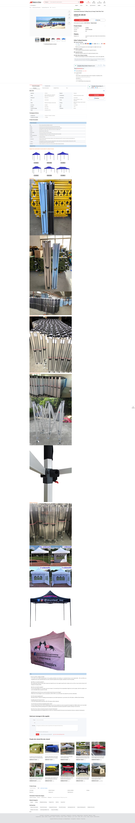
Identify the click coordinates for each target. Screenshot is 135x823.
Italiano (62, 816)
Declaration (78, 818)
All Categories (33, 5)
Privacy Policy (83, 818)
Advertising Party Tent (71, 807)
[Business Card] (103, 90)
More (30, 811)
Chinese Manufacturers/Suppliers (55, 815)
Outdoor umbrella (70, 790)
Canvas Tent (63, 802)
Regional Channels (80, 815)
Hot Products (42, 815)
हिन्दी (81, 816)
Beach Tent (53, 7)
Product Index (86, 815)
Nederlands (69, 816)
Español (46, 816)
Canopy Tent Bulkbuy (54, 809)
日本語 (79, 816)
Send (37, 734)
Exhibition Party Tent (91, 807)
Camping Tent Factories (53, 807)
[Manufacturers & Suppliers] (35, 2)
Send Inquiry (81, 20)
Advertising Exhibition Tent (44, 809)
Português (49, 816)
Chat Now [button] (98, 20)
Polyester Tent (51, 802)
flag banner (31, 792)
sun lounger (31, 790)
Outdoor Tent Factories (34, 807)
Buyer (81, 5)
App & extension (92, 5)
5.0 (92, 87)
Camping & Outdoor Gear (45, 7)
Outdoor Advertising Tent (81, 807)
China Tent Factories (43, 807)
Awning (36, 802)
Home (30, 7)
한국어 (76, 816)
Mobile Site (90, 815)
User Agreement (73, 818)
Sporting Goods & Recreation (36, 7)
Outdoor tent (51, 792)
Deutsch (65, 816)
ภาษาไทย (84, 816)
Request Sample (94, 22)
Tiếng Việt (91, 816)
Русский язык (58, 816)
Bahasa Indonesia (96, 816)
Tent (50, 7)
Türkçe (88, 816)
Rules (105, 5)
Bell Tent (57, 802)
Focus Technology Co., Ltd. (60, 818)
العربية (73, 816)
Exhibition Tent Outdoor (34, 809)
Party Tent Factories (62, 807)
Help (86, 5)
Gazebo (31, 802)
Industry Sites (74, 815)
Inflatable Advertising (43, 802)
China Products (47, 815)
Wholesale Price (69, 815)
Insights (94, 815)
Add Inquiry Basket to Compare (51, 44)
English (43, 816)
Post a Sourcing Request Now (58, 734)
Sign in (104, 2)
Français (54, 816)
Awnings (87, 790)
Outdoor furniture (51, 790)
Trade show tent (70, 792)
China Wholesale (63, 815)
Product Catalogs (44, 788)
